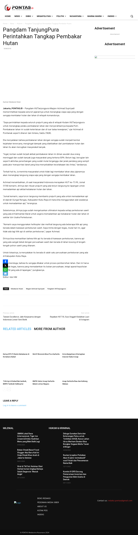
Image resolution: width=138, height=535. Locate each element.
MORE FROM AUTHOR (49, 329)
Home (5, 23)
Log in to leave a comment (14, 405)
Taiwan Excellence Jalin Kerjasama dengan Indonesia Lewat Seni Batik (22, 318)
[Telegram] (46, 300)
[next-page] (9, 389)
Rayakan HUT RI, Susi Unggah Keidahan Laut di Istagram (69, 318)
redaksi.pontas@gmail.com (120, 500)
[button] (132, 16)
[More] (53, 300)
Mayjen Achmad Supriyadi (35, 289)
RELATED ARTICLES (17, 329)
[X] (5, 266)
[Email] (40, 300)
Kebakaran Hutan (17, 289)
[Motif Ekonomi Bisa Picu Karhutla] (46, 342)
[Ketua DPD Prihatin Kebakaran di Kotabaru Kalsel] (16, 342)
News (12, 23)
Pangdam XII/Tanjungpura (56, 289)
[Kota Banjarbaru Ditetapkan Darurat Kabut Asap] (75, 342)
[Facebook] (22, 300)
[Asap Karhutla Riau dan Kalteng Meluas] (75, 369)
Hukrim (19, 23)
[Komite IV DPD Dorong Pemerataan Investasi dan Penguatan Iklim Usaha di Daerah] (55, 474)
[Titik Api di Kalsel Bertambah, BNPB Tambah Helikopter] (16, 369)
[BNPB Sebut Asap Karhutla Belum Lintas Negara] (46, 369)
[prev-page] (4, 389)
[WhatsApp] (34, 300)
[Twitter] (28, 300)
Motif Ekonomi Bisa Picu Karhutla (46, 354)
